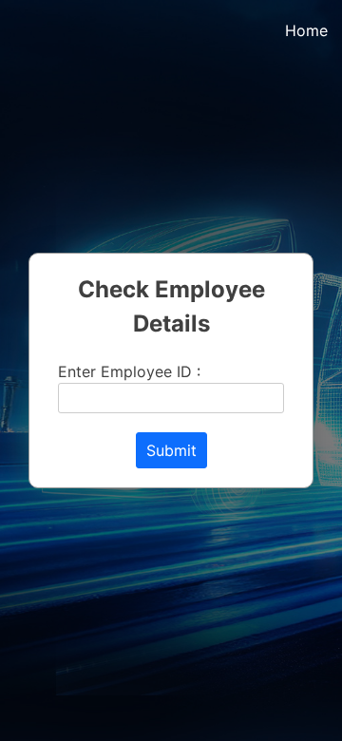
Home (306, 30)
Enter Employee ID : (129, 371)
